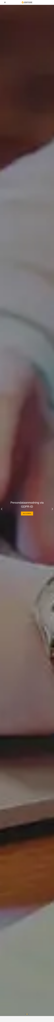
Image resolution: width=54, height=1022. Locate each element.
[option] (27, 508)
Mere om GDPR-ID (27, 513)
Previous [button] (1, 509)
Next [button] (52, 509)
